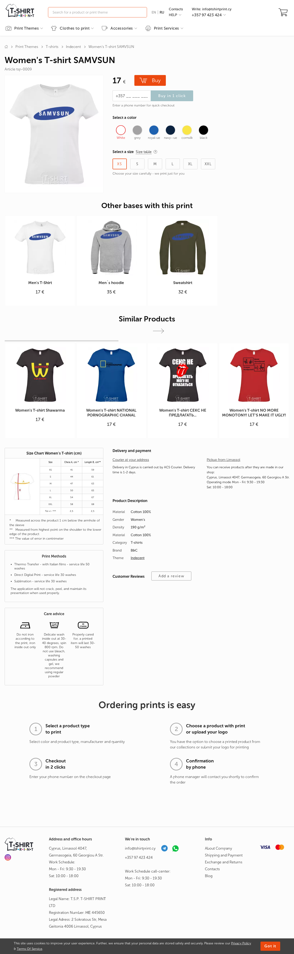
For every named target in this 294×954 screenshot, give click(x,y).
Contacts (176, 9)
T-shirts (52, 47)
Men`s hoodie (111, 282)
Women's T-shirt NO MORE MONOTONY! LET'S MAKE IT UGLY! (254, 412)
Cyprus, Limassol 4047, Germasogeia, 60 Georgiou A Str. (76, 851)
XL (190, 164)
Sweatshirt (182, 282)
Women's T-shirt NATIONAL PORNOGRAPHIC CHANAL (111, 412)
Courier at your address (131, 460)
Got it (270, 946)
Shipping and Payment (224, 855)
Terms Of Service (29, 949)
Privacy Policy (241, 943)
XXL (208, 164)
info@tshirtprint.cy (140, 848)
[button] (158, 331)
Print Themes (26, 28)
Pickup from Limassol (223, 460)
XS (119, 164)
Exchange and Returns (223, 862)
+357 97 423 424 (139, 857)
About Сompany (218, 848)
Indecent (73, 47)
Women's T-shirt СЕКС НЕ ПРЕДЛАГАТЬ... (182, 412)
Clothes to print (75, 28)
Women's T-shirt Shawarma (40, 410)
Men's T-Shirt (40, 282)
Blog (208, 876)
